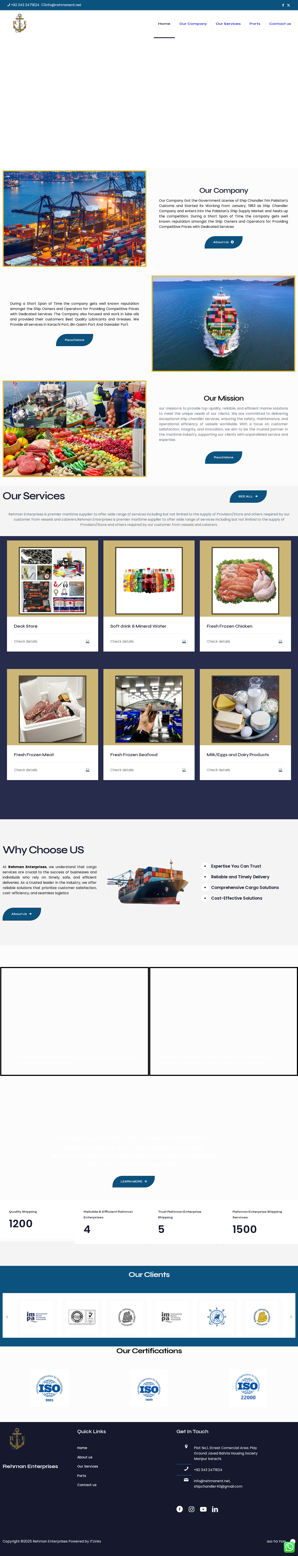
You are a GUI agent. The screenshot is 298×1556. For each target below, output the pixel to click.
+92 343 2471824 (25, 4)
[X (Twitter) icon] (288, 5)
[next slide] (291, 1317)
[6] (217, 1317)
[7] (262, 1317)
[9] (37, 1317)
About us (84, 1457)
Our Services (87, 1466)
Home (82, 1448)
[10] (82, 1317)
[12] (172, 1317)
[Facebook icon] (283, 5)
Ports (81, 1475)
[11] (127, 1317)
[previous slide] (7, 1317)
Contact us (87, 1485)
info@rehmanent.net (63, 4)
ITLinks (95, 1541)
